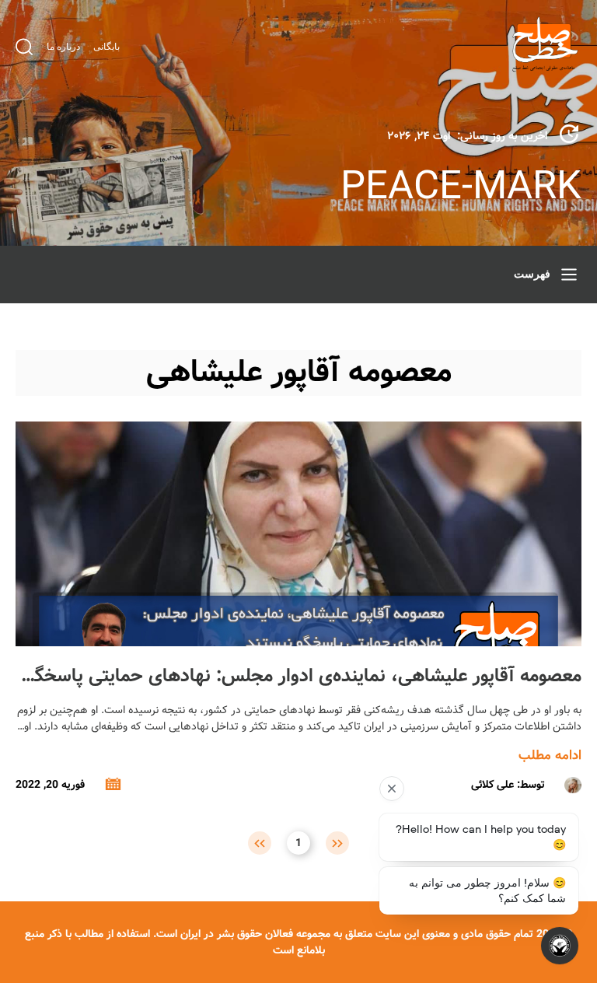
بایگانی (106, 46)
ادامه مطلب (549, 755)
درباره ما (63, 46)
